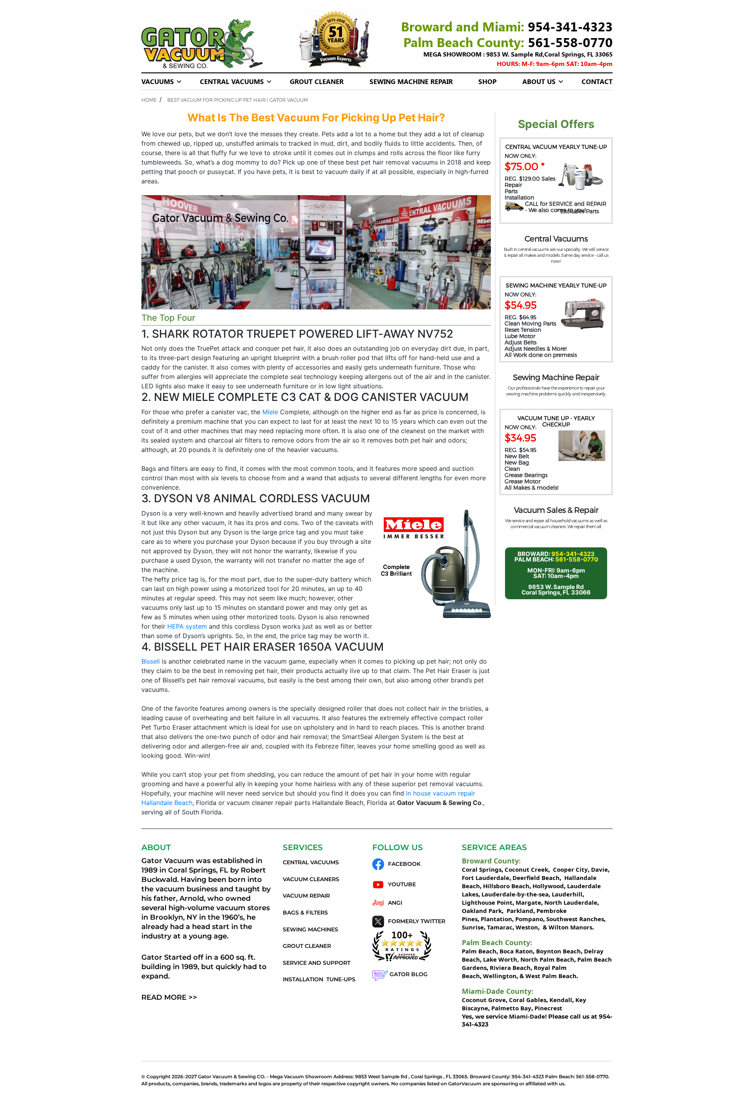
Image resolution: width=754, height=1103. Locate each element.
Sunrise (473, 927)
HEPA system (187, 626)
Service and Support (316, 962)
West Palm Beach (550, 976)
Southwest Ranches (575, 919)
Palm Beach (479, 951)
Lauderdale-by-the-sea (515, 894)
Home (149, 99)
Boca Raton (516, 951)
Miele (270, 412)
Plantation (496, 919)
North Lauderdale (570, 902)
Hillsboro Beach (506, 886)
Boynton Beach (558, 951)
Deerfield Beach (536, 878)
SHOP (487, 81)
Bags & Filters (305, 912)
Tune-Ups (340, 979)
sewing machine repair (411, 81)
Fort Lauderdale (485, 878)
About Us (539, 81)
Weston (527, 927)
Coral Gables (527, 1000)
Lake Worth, (501, 959)
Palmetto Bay (511, 1008)
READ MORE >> (169, 997)
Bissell (150, 661)
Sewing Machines (310, 929)
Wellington (499, 976)
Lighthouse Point (487, 902)
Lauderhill (567, 894)
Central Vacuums (232, 81)
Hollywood (548, 886)
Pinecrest (548, 1008)
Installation (303, 979)
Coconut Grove (484, 1000)
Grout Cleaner (317, 81)
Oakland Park (482, 911)
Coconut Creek (526, 869)
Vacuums (157, 81)
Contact (597, 81)
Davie (599, 869)
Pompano (529, 919)
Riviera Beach (510, 967)
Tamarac (499, 927)
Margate (527, 902)
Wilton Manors (570, 927)
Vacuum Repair (306, 895)
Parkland (519, 911)
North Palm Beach (547, 959)
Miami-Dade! (528, 1016)
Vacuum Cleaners (311, 879)
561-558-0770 (570, 41)
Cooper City (570, 869)
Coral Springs (481, 869)
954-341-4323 (570, 26)
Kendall (560, 1000)
